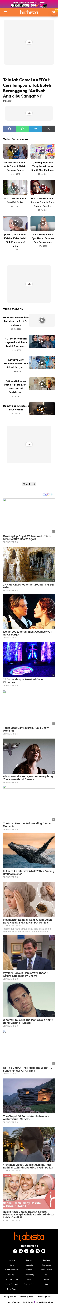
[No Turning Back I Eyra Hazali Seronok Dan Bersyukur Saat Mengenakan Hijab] (42, 223)
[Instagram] (21, 1251)
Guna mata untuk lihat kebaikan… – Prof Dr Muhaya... (16, 321)
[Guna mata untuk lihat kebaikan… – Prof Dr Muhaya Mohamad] (42, 320)
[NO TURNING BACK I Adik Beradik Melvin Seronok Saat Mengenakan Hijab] (15, 151)
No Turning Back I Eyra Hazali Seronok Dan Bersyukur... (43, 238)
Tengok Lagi (29, 484)
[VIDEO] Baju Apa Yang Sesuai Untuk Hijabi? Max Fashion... (42, 166)
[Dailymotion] (43, 1251)
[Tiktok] (32, 1251)
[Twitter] (26, 1251)
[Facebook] (15, 1251)
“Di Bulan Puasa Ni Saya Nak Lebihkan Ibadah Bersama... (16, 342)
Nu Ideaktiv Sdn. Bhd (27, 1302)
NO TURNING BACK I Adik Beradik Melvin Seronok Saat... (15, 166)
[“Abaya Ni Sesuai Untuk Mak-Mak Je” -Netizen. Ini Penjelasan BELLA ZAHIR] (42, 383)
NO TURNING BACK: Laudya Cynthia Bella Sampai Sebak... (43, 202)
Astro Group (49, 1302)
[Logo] (29, 12)
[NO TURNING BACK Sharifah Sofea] (15, 187)
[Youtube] (38, 1251)
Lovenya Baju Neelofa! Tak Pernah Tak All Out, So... (16, 363)
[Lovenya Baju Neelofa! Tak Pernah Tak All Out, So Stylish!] (42, 362)
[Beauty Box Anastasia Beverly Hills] (42, 408)
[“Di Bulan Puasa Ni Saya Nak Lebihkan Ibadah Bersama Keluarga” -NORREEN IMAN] (42, 341)
